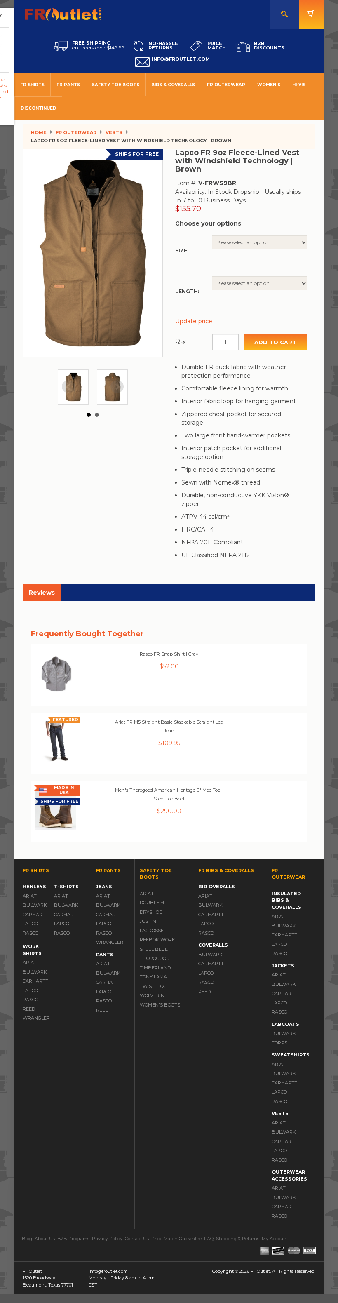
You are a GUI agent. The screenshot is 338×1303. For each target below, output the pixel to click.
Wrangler (34, 1018)
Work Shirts (32, 949)
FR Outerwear (226, 84)
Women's (268, 84)
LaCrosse (152, 931)
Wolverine (153, 995)
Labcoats (285, 1024)
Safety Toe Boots (115, 84)
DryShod (151, 912)
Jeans (104, 886)
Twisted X (152, 986)
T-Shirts (66, 886)
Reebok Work (157, 940)
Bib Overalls (216, 886)
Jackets (283, 966)
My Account (275, 1239)
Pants (104, 954)
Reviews (42, 592)
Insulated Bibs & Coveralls (286, 900)
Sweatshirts (291, 1055)
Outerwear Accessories (289, 1175)
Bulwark (34, 905)
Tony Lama (153, 977)
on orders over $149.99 (98, 45)
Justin (148, 921)
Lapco (30, 924)
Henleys (34, 886)
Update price (193, 321)
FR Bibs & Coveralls (226, 870)
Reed (29, 1009)
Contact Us (137, 1239)
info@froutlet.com (108, 1271)
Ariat (30, 896)
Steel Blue (154, 949)
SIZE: (181, 250)
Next (117, 386)
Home (39, 132)
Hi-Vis (298, 84)
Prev (68, 386)
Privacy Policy (107, 1239)
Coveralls (213, 945)
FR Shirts (32, 84)
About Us (45, 1239)
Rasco (30, 933)
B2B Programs (73, 1239)
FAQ (209, 1239)
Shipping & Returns (237, 1239)
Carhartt (34, 914)
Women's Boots (160, 1005)
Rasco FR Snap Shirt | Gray (169, 654)
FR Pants (68, 84)
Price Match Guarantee (176, 1239)
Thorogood (154, 958)
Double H (152, 903)
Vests (114, 132)
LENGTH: (187, 291)
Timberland (155, 968)
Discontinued (38, 108)
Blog (27, 1239)
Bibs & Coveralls (173, 84)
